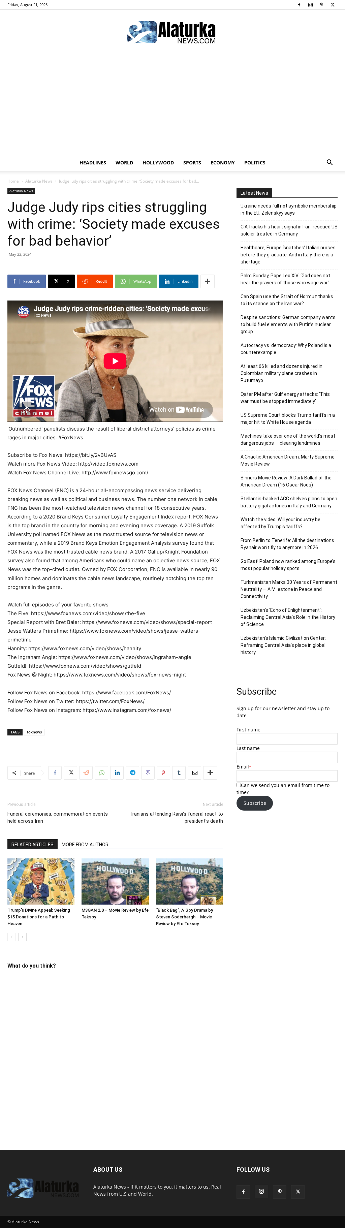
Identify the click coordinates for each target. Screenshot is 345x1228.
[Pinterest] (321, 4)
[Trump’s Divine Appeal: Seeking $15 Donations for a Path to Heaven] (40, 881)
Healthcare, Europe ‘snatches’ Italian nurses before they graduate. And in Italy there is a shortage (288, 254)
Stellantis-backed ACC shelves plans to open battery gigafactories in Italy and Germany (289, 502)
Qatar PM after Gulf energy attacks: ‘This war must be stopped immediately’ (285, 397)
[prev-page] (11, 937)
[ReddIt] (86, 773)
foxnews (34, 731)
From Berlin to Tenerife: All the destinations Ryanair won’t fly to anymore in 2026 (287, 544)
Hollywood (158, 162)
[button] (329, 163)
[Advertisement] (172, 104)
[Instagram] (310, 4)
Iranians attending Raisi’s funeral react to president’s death (177, 817)
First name (248, 729)
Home (13, 181)
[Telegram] (132, 773)
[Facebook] (299, 4)
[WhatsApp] (101, 773)
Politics (254, 162)
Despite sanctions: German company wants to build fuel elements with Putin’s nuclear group (288, 324)
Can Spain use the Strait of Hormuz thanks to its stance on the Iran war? (287, 300)
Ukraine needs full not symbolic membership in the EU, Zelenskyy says (289, 209)
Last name (248, 748)
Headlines (93, 162)
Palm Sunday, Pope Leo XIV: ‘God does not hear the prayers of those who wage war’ (285, 279)
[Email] (194, 773)
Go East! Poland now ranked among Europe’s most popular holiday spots (288, 565)
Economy (223, 162)
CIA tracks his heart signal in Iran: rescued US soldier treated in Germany (289, 230)
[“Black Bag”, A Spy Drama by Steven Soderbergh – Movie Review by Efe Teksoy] (189, 881)
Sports (192, 162)
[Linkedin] (117, 773)
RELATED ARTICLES (32, 844)
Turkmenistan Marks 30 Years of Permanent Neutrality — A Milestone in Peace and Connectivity (289, 589)
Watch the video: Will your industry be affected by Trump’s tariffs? (280, 523)
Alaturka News (39, 181)
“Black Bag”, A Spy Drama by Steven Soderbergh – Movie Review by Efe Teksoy (184, 917)
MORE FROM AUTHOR (85, 844)
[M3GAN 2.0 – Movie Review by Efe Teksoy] (115, 881)
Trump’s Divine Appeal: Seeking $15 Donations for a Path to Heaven (38, 917)
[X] (332, 4)
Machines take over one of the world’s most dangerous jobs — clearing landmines (288, 439)
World (124, 162)
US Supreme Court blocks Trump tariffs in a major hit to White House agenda (288, 418)
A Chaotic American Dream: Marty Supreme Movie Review (288, 460)
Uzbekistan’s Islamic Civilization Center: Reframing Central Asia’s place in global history (283, 645)
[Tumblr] (179, 773)
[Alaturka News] (172, 32)
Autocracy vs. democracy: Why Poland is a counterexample (286, 349)
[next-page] (22, 937)
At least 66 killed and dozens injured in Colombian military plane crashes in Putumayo (281, 373)
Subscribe (255, 803)
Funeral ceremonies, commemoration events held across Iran (57, 817)
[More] (207, 281)
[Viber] (148, 773)
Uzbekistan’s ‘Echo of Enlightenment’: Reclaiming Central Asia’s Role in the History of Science (288, 617)
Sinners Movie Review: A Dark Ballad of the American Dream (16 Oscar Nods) (286, 481)
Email (243, 766)
